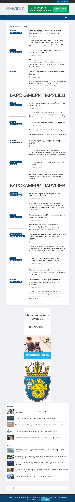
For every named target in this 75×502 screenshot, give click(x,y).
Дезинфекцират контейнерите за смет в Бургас (46, 73)
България (10, 406)
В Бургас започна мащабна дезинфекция (47, 122)
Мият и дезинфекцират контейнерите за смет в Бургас (47, 104)
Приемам (45, 500)
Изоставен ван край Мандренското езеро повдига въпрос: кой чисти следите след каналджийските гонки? (41, 457)
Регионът (13, 164)
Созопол (13, 236)
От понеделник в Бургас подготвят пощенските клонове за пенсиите (44, 259)
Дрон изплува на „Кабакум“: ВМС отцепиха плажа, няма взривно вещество (40, 425)
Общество (14, 193)
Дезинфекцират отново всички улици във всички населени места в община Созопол (47, 236)
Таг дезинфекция (18, 26)
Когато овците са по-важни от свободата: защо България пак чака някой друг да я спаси (41, 411)
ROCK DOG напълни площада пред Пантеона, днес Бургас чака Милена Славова (39, 463)
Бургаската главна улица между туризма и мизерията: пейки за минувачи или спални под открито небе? (41, 470)
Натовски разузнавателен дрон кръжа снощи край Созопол (35, 418)
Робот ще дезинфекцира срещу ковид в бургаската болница (46, 51)
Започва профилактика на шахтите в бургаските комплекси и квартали (45, 32)
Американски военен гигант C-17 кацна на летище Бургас (34, 476)
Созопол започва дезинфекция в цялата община (46, 163)
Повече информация (33, 500)
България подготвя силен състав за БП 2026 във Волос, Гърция (36, 431)
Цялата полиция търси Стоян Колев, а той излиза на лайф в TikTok (37, 438)
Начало (10, 488)
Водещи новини (16, 32)
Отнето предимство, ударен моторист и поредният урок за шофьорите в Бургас (39, 450)
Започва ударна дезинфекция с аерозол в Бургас (47, 141)
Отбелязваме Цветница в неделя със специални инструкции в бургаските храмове (45, 282)
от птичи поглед (62, 1)
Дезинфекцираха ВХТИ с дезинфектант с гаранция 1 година (47, 216)
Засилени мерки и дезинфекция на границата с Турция (44, 194)
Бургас (13, 30)
